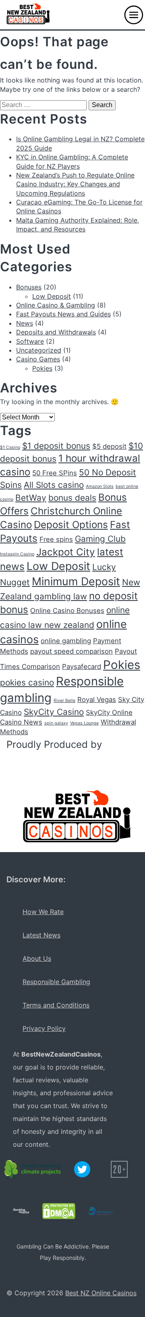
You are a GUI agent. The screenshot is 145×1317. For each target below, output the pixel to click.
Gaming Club (100, 539)
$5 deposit (109, 446)
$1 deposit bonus (56, 446)
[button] (133, 15)
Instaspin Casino (17, 554)
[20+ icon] (119, 1169)
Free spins (56, 539)
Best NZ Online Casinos (101, 1293)
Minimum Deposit (76, 581)
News (24, 323)
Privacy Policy (44, 1028)
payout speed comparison (71, 651)
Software (30, 341)
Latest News (41, 935)
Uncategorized (38, 350)
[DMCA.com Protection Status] (58, 1211)
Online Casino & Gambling (55, 305)
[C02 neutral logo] (33, 1169)
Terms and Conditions (56, 1005)
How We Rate (43, 912)
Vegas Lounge (84, 723)
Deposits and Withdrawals (56, 332)
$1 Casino (10, 447)
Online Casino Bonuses (67, 611)
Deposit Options (71, 525)
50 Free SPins (54, 473)
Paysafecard (81, 667)
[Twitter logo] (82, 1169)
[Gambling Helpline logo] (21, 1211)
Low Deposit (51, 296)
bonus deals (72, 498)
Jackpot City (65, 552)
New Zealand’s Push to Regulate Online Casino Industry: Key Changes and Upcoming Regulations (75, 184)
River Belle (64, 700)
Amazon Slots (100, 486)
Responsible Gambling (56, 982)
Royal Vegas (96, 700)
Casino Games (38, 359)
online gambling (66, 641)
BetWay (30, 498)
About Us (37, 958)
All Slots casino (54, 485)
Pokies (42, 368)
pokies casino (27, 682)
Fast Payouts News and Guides (63, 314)
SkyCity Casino (54, 712)
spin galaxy (56, 723)
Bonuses (28, 287)
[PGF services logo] (100, 1211)
